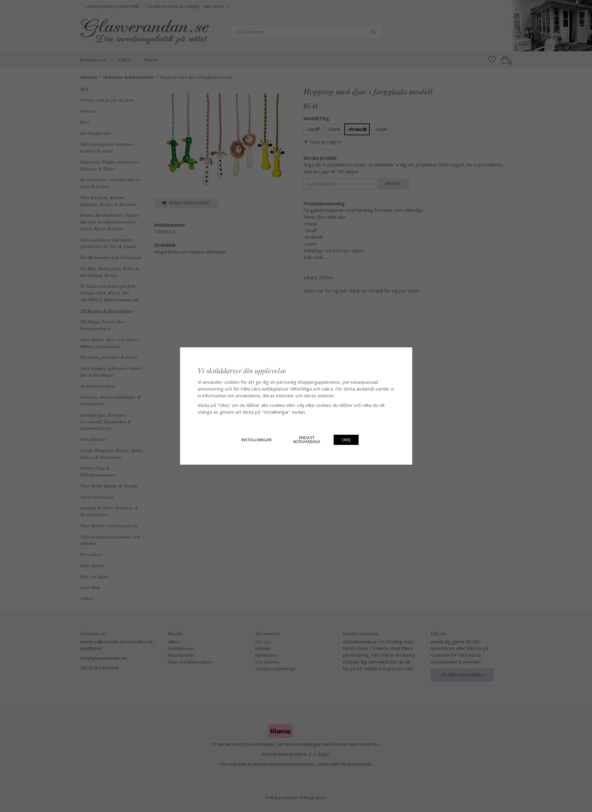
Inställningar (256, 439)
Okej (346, 439)
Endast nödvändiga (306, 440)
